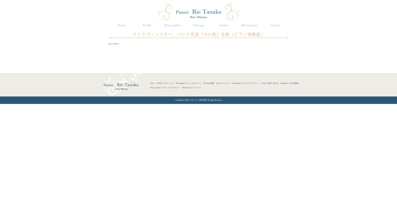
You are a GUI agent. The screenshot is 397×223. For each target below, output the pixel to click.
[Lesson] (224, 25)
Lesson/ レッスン (223, 83)
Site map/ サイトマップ (191, 88)
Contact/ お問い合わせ (270, 83)
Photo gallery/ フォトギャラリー (188, 83)
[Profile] (147, 25)
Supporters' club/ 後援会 (290, 83)
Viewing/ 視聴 (208, 83)
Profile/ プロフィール (165, 83)
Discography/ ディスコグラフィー (245, 83)
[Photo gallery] (172, 25)
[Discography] (249, 25)
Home (152, 83)
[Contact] (275, 25)
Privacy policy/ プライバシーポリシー (165, 88)
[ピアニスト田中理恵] (198, 11)
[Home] (121, 25)
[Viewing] (198, 25)
